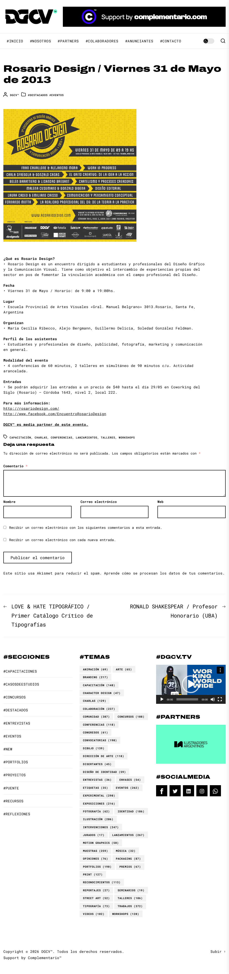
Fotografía (96, 811)
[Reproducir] (162, 699)
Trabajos (130, 906)
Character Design (102, 693)
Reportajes (96, 890)
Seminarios (131, 890)
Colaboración (99, 708)
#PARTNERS (68, 41)
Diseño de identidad (104, 772)
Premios (130, 866)
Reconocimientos (102, 882)
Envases (130, 779)
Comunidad (96, 716)
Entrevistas (97, 779)
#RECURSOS (13, 801)
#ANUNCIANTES (139, 41)
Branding (95, 677)
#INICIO (15, 41)
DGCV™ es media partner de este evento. (45, 424)
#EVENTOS (56, 95)
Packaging (128, 858)
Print (93, 874)
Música (126, 851)
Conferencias (61, 437)
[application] (191, 684)
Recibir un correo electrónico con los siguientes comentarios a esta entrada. (85, 527)
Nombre (9, 501)
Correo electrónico (99, 501)
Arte (124, 669)
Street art (96, 898)
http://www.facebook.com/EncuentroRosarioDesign (54, 413)
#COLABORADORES (102, 41)
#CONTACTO (170, 41)
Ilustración (98, 819)
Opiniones (95, 858)
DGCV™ (14, 95)
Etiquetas (95, 787)
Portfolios (97, 866)
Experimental (99, 795)
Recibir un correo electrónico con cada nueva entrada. (62, 539)
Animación (95, 669)
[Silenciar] (212, 699)
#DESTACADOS (38, 95)
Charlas (41, 437)
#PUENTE (11, 788)
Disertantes (97, 764)
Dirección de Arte (103, 756)
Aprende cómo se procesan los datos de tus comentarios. (164, 573)
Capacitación (20, 437)
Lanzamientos (86, 437)
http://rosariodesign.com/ (31, 408)
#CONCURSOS (14, 697)
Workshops (127, 437)
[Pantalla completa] (220, 699)
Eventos (127, 787)
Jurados (93, 835)
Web (160, 501)
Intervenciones (101, 827)
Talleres (108, 437)
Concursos (131, 716)
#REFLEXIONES (16, 813)
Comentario (15, 466)
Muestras (95, 851)
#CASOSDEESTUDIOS (21, 684)
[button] (191, 684)
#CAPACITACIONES (20, 671)
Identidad (131, 811)
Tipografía (96, 906)
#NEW (7, 749)
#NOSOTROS (40, 41)
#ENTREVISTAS (16, 723)
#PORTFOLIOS (15, 762)
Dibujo (93, 748)
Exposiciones (99, 803)
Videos (93, 914)
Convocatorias (100, 740)
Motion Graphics (101, 842)
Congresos (95, 732)
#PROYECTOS (14, 774)
